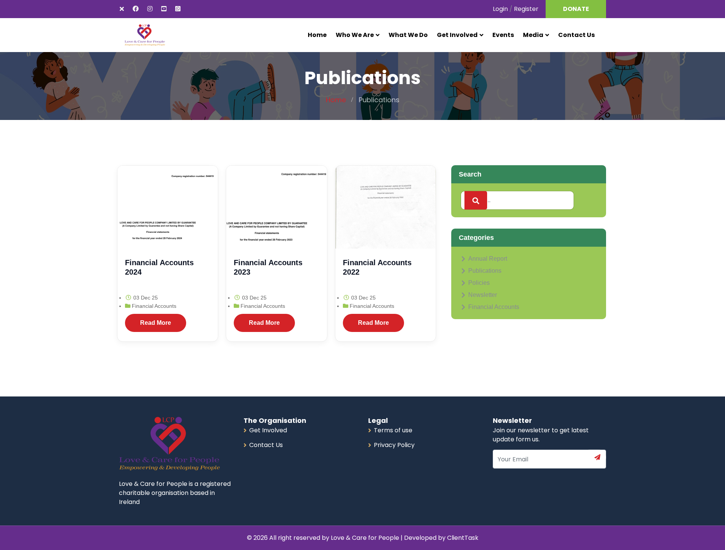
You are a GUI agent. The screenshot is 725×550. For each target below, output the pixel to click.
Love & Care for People (366, 537)
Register (526, 9)
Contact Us (576, 35)
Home (317, 35)
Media (533, 35)
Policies (479, 283)
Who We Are (355, 35)
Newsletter (482, 295)
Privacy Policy (394, 445)
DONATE (576, 9)
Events (503, 35)
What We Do (408, 35)
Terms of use (393, 430)
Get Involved (457, 35)
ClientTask (462, 537)
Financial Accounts (154, 306)
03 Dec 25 (145, 298)
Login (500, 9)
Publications (484, 270)
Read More (155, 323)
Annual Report (487, 258)
